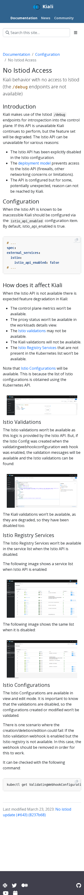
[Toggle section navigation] (75, 32)
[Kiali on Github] (78, 885)
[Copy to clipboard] (76, 239)
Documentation (16, 54)
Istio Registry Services (37, 347)
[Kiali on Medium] (24, 885)
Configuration (47, 54)
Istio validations (32, 330)
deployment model (34, 163)
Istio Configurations (38, 368)
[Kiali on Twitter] (14, 885)
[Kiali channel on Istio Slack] (5, 885)
